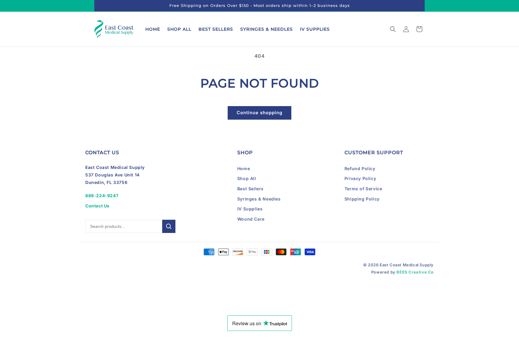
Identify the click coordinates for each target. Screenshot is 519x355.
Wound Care (251, 219)
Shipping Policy (362, 198)
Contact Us (97, 205)
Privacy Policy (360, 178)
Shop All (246, 178)
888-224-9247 (101, 195)
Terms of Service (363, 188)
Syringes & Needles (259, 198)
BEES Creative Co (415, 272)
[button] (392, 29)
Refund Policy (359, 168)
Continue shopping (259, 112)
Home (243, 168)
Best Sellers (250, 188)
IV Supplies (250, 208)
